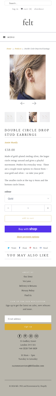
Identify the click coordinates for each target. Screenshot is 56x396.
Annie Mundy (11, 142)
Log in (15, 9)
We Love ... (28, 281)
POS (21, 386)
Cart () (27, 9)
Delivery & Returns (28, 286)
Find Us (28, 295)
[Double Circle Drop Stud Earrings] (28, 77)
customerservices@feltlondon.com (28, 366)
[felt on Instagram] (31, 336)
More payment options (28, 237)
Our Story (28, 277)
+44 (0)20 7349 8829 (28, 348)
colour (8, 192)
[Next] (33, 103)
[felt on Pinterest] (25, 336)
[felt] (28, 22)
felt (17, 386)
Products (18, 48)
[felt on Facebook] (20, 336)
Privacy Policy (28, 290)
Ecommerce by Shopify (37, 386)
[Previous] (22, 103)
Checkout (39, 9)
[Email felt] (36, 336)
